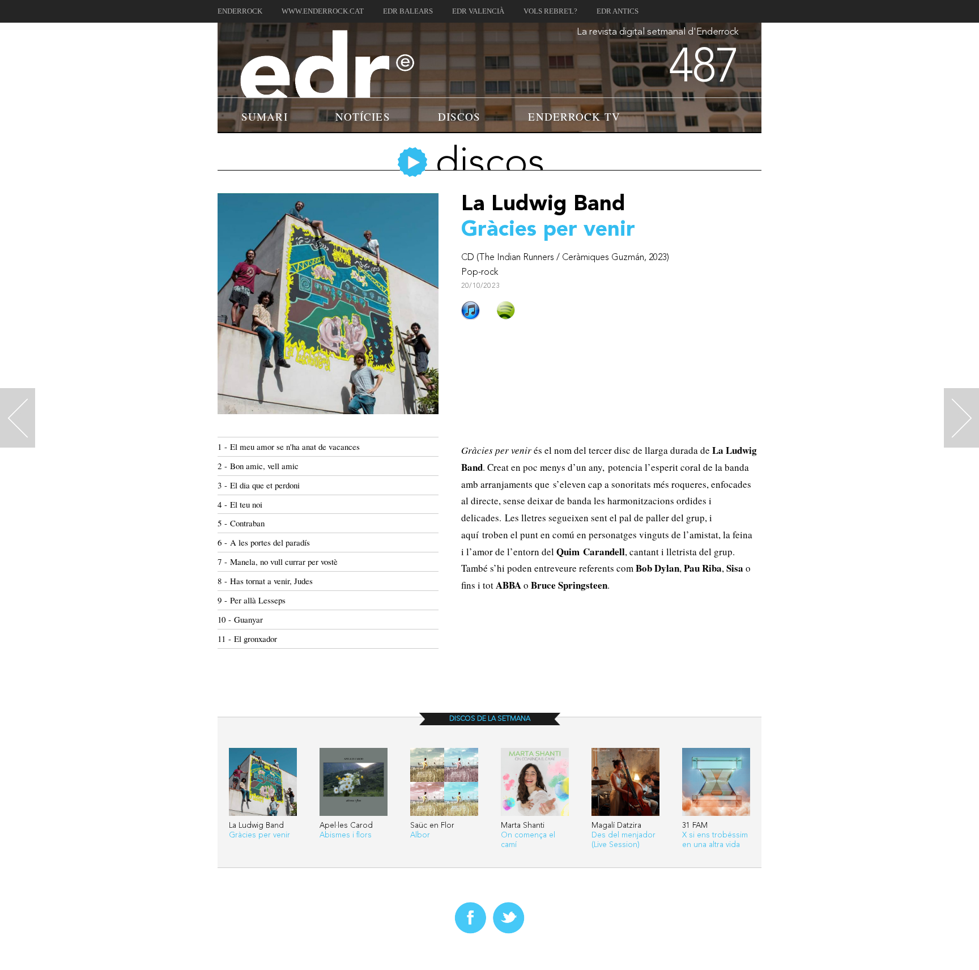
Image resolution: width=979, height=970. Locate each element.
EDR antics (618, 11)
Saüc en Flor (432, 825)
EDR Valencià (478, 11)
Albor (420, 835)
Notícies (362, 116)
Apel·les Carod (346, 825)
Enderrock (240, 11)
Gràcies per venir (259, 835)
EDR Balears (408, 11)
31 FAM (695, 825)
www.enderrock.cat (323, 11)
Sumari (264, 116)
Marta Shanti (522, 825)
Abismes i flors (346, 835)
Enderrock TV (574, 116)
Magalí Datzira (616, 825)
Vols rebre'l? (550, 11)
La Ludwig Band (256, 825)
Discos (459, 116)
